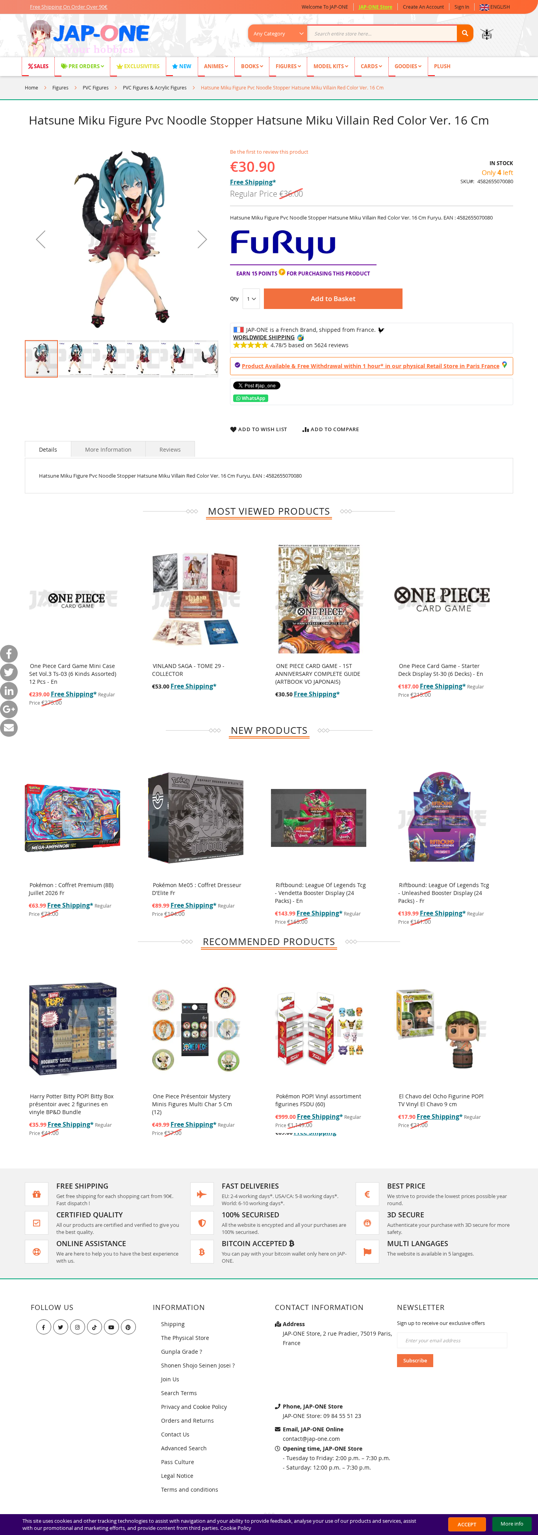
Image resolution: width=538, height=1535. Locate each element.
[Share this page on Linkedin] (9, 691)
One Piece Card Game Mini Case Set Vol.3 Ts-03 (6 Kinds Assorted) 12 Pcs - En (72, 673)
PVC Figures (96, 87)
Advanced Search (184, 1448)
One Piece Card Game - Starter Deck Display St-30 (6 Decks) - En (440, 669)
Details (48, 449)
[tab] (48, 449)
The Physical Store (185, 1337)
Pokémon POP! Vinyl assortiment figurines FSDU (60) (318, 1100)
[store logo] (88, 39)
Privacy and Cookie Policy (194, 1406)
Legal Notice (177, 1475)
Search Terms (179, 1393)
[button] (496, 7)
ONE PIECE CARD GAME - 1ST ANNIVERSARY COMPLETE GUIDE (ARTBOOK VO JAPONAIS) (317, 673)
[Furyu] (283, 260)
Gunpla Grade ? (181, 1351)
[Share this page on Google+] (9, 709)
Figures (60, 87)
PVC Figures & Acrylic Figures (155, 87)
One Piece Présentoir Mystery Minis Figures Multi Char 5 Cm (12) (192, 1104)
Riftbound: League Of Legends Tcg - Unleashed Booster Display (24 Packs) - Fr (443, 892)
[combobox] (365, 33)
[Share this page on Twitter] (9, 672)
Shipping (173, 1324)
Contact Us (175, 1434)
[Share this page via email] (9, 728)
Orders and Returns (187, 1420)
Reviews (170, 449)
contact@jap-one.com (311, 1438)
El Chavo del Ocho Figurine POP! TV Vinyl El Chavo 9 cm (441, 1100)
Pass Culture (177, 1462)
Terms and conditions (189, 1489)
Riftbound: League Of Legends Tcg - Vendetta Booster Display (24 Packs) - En (320, 892)
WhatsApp (253, 398)
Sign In (462, 7)
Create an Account (423, 7)
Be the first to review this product (269, 151)
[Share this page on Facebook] (9, 653)
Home (31, 87)
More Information (108, 449)
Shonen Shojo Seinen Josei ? (198, 1365)
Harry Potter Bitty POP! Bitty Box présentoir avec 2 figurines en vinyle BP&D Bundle (71, 1104)
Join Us (170, 1379)
